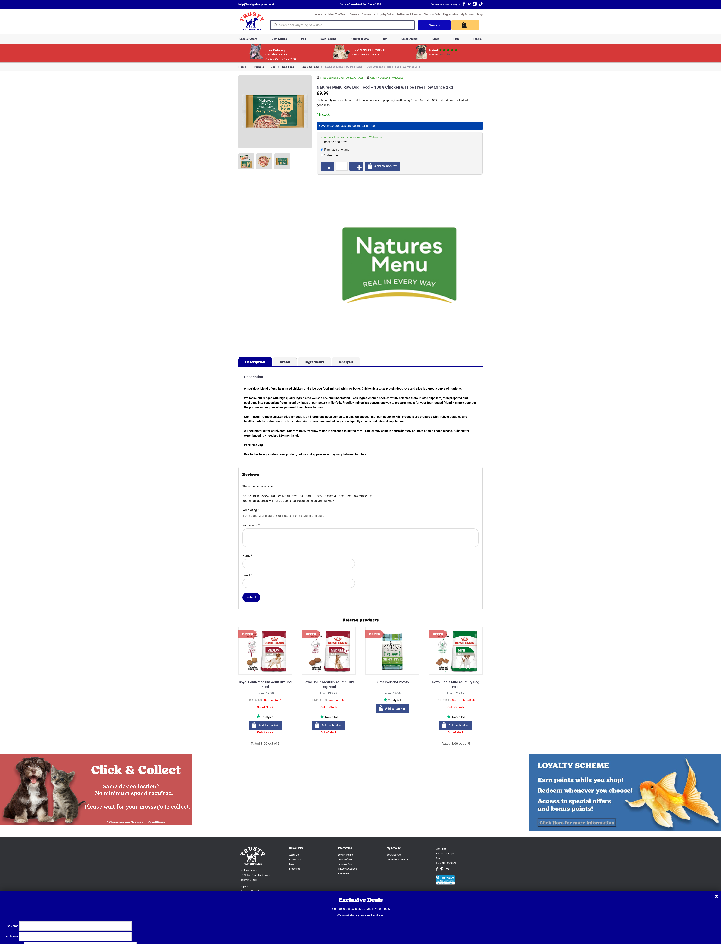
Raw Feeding (328, 39)
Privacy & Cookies (347, 868)
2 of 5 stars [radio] (266, 516)
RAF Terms (344, 873)
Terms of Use (345, 859)
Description (255, 362)
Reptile (477, 39)
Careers (354, 14)
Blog (480, 14)
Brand (284, 362)
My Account (467, 14)
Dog (303, 39)
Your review (251, 525)
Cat (385, 39)
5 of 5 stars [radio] (316, 516)
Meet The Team (337, 14)
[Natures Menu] (399, 265)
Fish (456, 39)
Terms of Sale (432, 14)
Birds (435, 39)
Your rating (250, 510)
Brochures (294, 868)
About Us (320, 14)
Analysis (346, 362)
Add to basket (385, 166)
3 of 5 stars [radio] (283, 516)
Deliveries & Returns (409, 14)
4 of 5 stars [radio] (300, 516)
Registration (450, 14)
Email (247, 575)
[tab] (255, 361)
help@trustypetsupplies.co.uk (256, 4)
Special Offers (248, 39)
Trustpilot (445, 54)
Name (247, 555)
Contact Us (368, 14)
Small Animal (409, 39)
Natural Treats (360, 39)
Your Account (394, 854)
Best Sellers (279, 39)
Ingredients (314, 362)
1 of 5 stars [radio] (249, 516)
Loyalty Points (385, 14)
